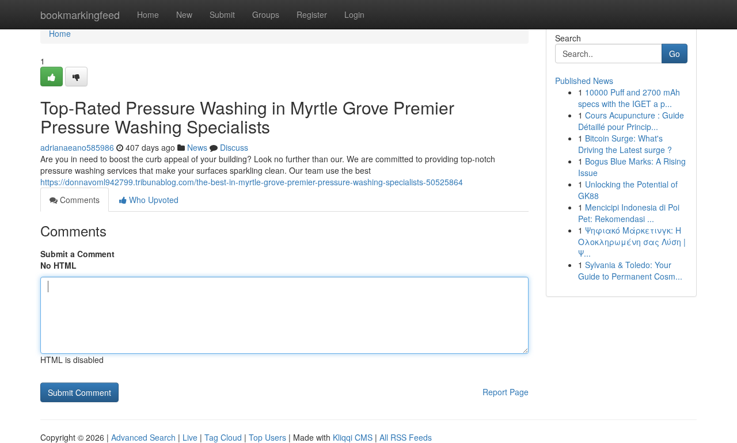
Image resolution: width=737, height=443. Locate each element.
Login (354, 14)
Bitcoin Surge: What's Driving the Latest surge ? (625, 143)
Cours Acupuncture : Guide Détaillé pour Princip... (631, 120)
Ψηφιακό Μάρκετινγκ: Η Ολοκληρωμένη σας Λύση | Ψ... (632, 241)
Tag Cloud (223, 437)
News (197, 147)
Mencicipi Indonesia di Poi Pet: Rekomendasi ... (628, 212)
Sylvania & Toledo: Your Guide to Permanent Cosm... (630, 270)
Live (190, 437)
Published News (584, 80)
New (184, 14)
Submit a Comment (77, 253)
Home (148, 14)
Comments (79, 199)
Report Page (506, 392)
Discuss (234, 147)
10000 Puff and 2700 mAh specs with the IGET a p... (629, 97)
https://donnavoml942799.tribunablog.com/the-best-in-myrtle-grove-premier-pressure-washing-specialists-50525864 (251, 182)
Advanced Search (143, 437)
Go (674, 53)
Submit (222, 14)
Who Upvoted (152, 199)
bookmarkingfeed (80, 14)
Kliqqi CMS (353, 437)
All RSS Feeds (405, 437)
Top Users (267, 437)
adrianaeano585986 (77, 147)
